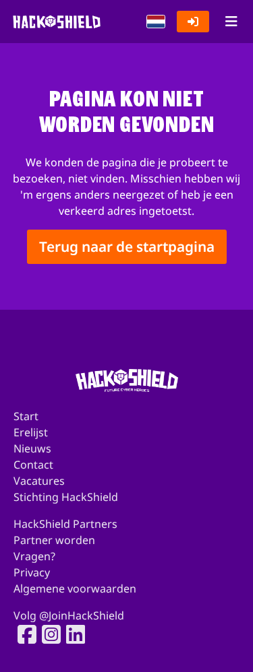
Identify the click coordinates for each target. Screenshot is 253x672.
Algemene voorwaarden (74, 588)
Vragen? (34, 556)
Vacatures (39, 480)
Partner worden (54, 540)
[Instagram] (47, 634)
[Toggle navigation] (231, 21)
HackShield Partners (65, 523)
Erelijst (30, 432)
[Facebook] (22, 634)
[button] (155, 21)
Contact (33, 464)
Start (25, 416)
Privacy (31, 572)
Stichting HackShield (65, 497)
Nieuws (32, 448)
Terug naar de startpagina (127, 246)
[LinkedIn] (71, 634)
